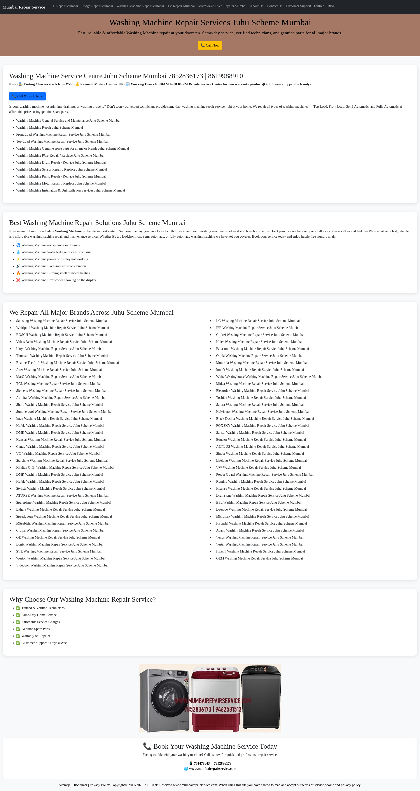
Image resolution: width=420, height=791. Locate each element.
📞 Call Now (210, 45)
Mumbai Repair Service (24, 7)
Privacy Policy (100, 785)
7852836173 (222, 763)
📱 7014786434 (200, 763)
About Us (256, 6)
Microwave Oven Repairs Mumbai (222, 6)
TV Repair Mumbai (181, 6)
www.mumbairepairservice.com (212, 768)
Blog (331, 6)
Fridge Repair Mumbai (97, 6)
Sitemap (64, 785)
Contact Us (274, 6)
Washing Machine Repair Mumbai (140, 6)
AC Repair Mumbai (64, 6)
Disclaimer (79, 785)
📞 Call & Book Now (27, 96)
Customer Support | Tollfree (305, 6)
